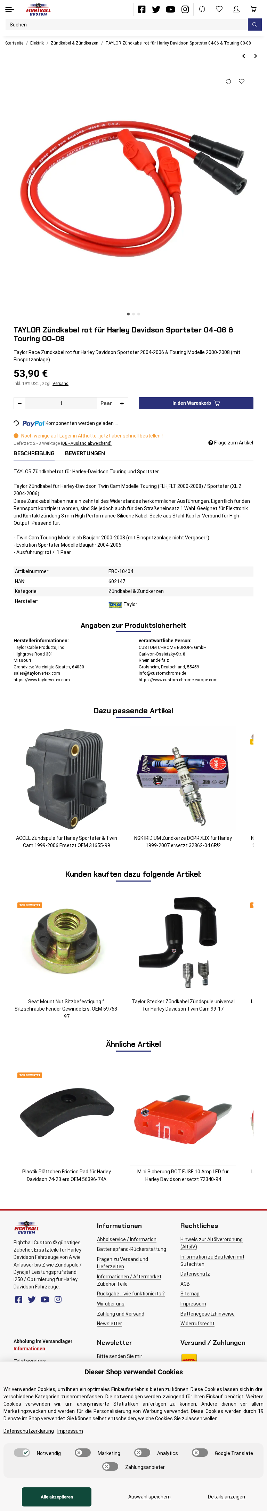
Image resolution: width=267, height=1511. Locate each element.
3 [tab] (138, 314)
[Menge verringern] (20, 403)
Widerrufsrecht (197, 1323)
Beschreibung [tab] (34, 453)
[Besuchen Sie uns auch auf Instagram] (185, 9)
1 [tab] (128, 314)
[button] (236, 9)
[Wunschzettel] (219, 9)
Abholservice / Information (126, 1239)
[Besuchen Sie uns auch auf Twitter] (156, 9)
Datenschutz (195, 1274)
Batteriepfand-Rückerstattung (131, 1249)
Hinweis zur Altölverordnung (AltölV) (211, 1243)
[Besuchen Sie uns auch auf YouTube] (170, 9)
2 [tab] (133, 314)
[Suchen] (255, 24)
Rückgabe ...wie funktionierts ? (131, 1293)
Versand (60, 383)
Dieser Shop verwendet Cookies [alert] (133, 1372)
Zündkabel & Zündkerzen (136, 591)
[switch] (22, 1452)
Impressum (193, 1304)
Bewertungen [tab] (85, 453)
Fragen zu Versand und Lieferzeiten (122, 1262)
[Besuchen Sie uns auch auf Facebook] (142, 9)
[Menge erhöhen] (122, 403)
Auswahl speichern (149, 1497)
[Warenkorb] (253, 9)
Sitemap (190, 1293)
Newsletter (109, 1323)
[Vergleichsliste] (202, 9)
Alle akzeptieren (57, 1497)
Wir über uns (110, 1304)
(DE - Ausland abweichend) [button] (86, 443)
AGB (185, 1284)
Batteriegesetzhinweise (207, 1314)
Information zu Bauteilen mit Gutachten (212, 1260)
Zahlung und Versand (120, 1314)
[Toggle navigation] (9, 9)
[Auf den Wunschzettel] (241, 81)
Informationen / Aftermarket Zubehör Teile (129, 1280)
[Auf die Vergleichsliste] (228, 81)
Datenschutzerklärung (28, 1431)
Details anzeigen (226, 1497)
